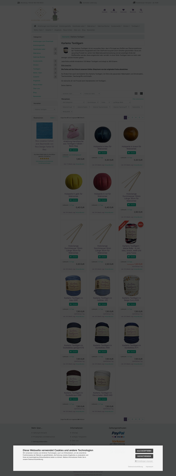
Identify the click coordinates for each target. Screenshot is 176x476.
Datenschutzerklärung (135, 466)
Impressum (149, 466)
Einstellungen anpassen (145, 461)
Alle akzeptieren (144, 451)
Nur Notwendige (144, 456)
